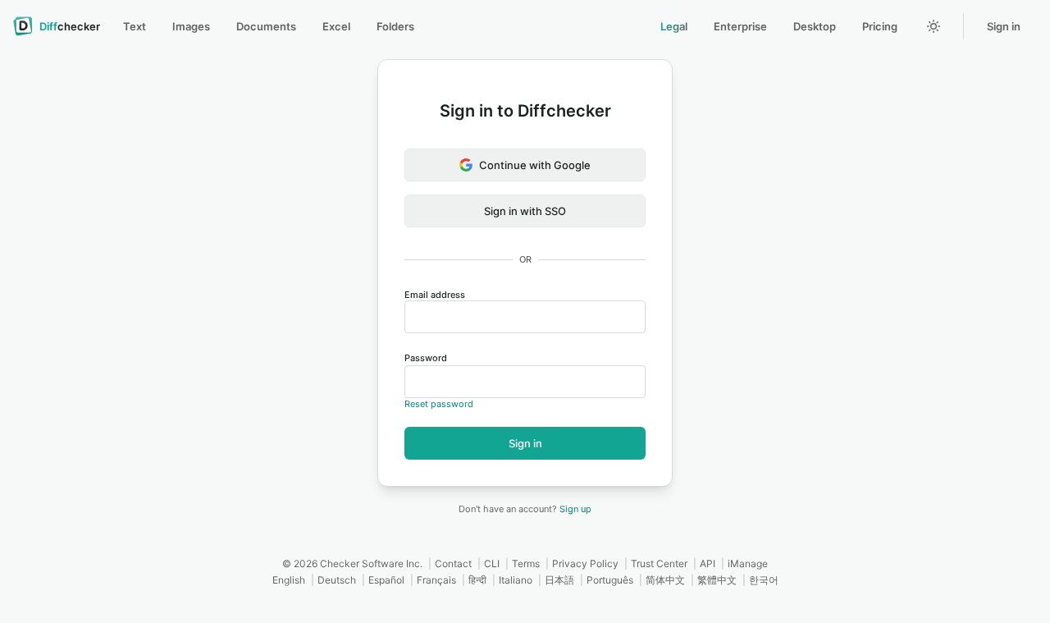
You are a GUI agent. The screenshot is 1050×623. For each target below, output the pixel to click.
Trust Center (659, 563)
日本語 (559, 580)
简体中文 (665, 580)
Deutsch (336, 580)
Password (425, 358)
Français (436, 580)
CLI (492, 563)
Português (610, 580)
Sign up (575, 509)
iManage (748, 563)
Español (386, 580)
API (707, 563)
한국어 (763, 580)
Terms (526, 563)
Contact (453, 563)
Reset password (438, 404)
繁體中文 (717, 580)
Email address (434, 294)
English (288, 580)
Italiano (515, 580)
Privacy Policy (585, 563)
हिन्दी (477, 580)
